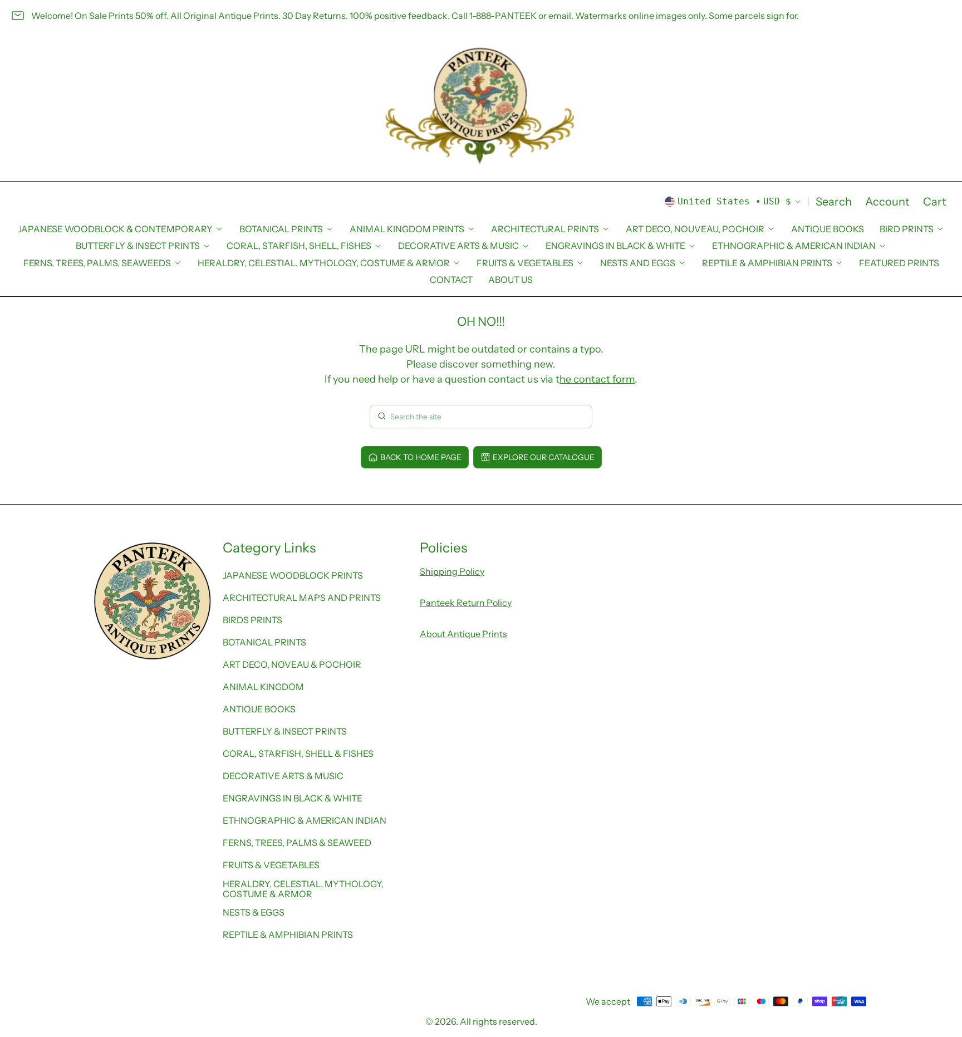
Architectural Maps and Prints (302, 597)
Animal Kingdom (263, 686)
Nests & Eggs (253, 912)
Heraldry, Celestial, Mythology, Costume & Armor (303, 888)
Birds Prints (252, 619)
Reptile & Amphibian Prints (288, 934)
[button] (833, 201)
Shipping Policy (452, 571)
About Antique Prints (463, 633)
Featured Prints (899, 262)
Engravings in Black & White (292, 798)
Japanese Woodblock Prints (293, 575)
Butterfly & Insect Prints (285, 731)
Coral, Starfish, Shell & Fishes (298, 753)
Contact (451, 279)
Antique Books (827, 228)
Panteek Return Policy (466, 602)
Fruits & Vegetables (271, 864)
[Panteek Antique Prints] (481, 106)
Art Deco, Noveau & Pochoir (292, 664)
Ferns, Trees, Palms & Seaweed (297, 842)
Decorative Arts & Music (283, 775)
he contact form (597, 379)
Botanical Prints (264, 642)
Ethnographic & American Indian (304, 820)
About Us (510, 279)
